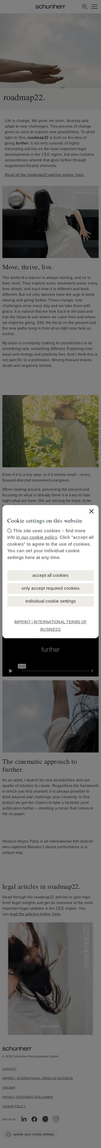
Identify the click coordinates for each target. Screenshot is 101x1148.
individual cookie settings (50, 601)
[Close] (91, 511)
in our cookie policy (36, 537)
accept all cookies (50, 575)
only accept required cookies (51, 588)
